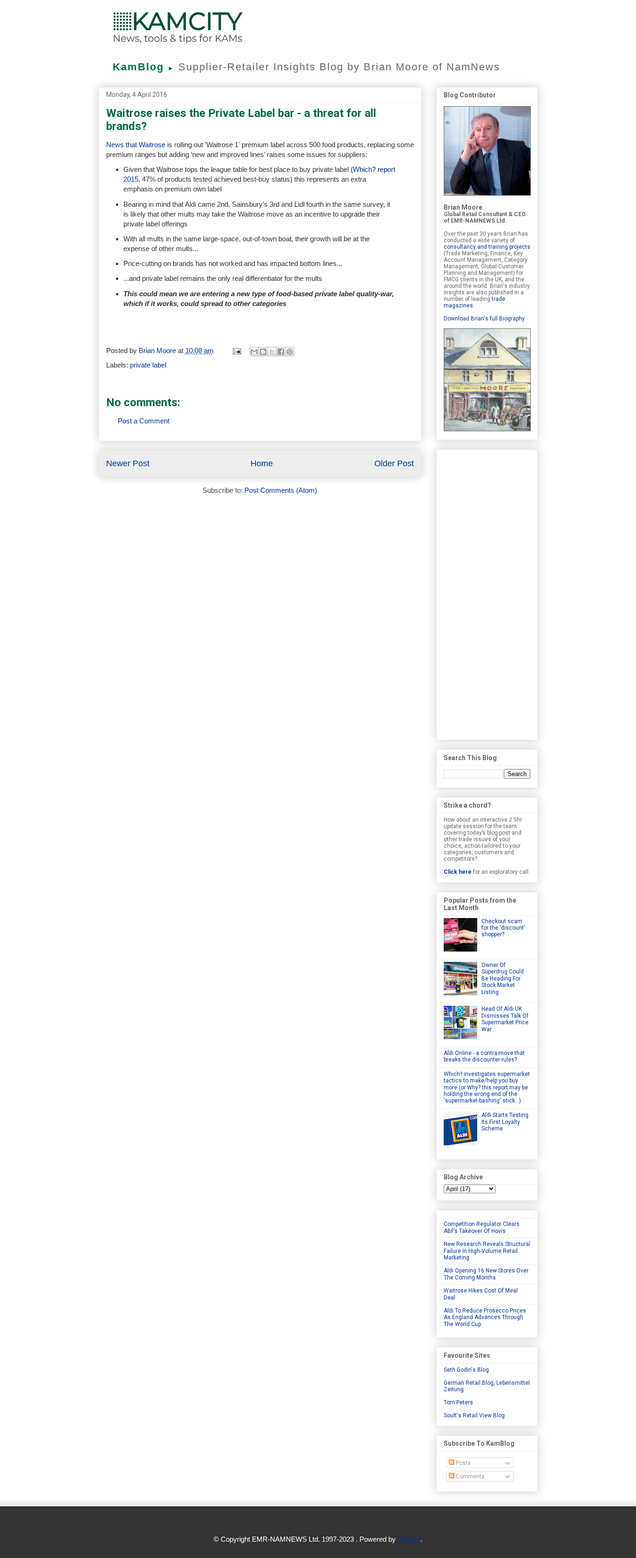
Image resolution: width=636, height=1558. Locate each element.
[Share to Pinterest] (289, 351)
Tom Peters (458, 1402)
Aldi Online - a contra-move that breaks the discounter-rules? (484, 1056)
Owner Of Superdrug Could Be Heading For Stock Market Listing (502, 978)
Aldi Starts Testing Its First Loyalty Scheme (504, 1122)
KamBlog (144, 67)
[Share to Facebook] (280, 351)
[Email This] (254, 351)
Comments (469, 1476)
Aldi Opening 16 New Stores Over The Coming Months (486, 1273)
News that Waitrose (136, 145)
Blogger (409, 1539)
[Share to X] (272, 351)
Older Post (394, 463)
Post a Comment (143, 421)
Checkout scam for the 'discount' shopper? (503, 928)
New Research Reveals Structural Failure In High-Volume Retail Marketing (487, 1251)
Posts (462, 1463)
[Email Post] (237, 350)
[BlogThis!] (263, 351)
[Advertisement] (487, 593)
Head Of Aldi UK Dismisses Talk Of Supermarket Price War (504, 1019)
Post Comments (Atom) (280, 490)
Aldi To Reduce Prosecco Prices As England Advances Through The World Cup (485, 1317)
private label (148, 365)
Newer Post (127, 463)
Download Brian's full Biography (484, 318)
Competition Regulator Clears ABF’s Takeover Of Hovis (482, 1227)
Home (261, 463)
